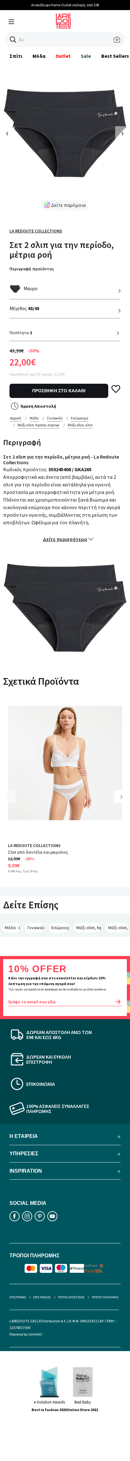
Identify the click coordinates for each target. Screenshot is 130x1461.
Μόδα (38, 56)
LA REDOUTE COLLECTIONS (34, 845)
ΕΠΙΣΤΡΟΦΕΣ (17, 1297)
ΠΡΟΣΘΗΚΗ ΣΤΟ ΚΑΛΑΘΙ (59, 390)
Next (124, 801)
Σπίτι (15, 56)
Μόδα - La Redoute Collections (13, 927)
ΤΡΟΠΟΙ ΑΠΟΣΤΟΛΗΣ (71, 1297)
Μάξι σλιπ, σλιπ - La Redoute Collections (118, 927)
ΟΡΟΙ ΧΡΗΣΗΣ (42, 1297)
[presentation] (7, 133)
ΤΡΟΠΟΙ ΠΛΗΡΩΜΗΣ (105, 1297)
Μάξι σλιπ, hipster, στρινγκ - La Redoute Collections (88, 927)
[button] (13, 39)
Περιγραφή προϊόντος (31, 269)
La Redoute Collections (35, 231)
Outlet (63, 56)
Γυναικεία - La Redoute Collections (36, 927)
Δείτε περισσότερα (65, 539)
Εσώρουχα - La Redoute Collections (60, 927)
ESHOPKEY (35, 1334)
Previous (12, 801)
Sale (86, 56)
